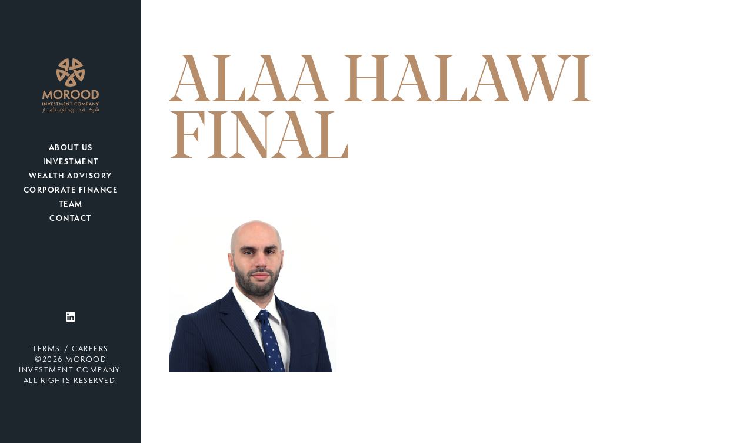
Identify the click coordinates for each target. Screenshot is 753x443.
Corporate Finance (71, 190)
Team (71, 205)
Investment (71, 162)
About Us (71, 148)
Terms (46, 349)
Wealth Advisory (70, 176)
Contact (70, 219)
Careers (90, 349)
